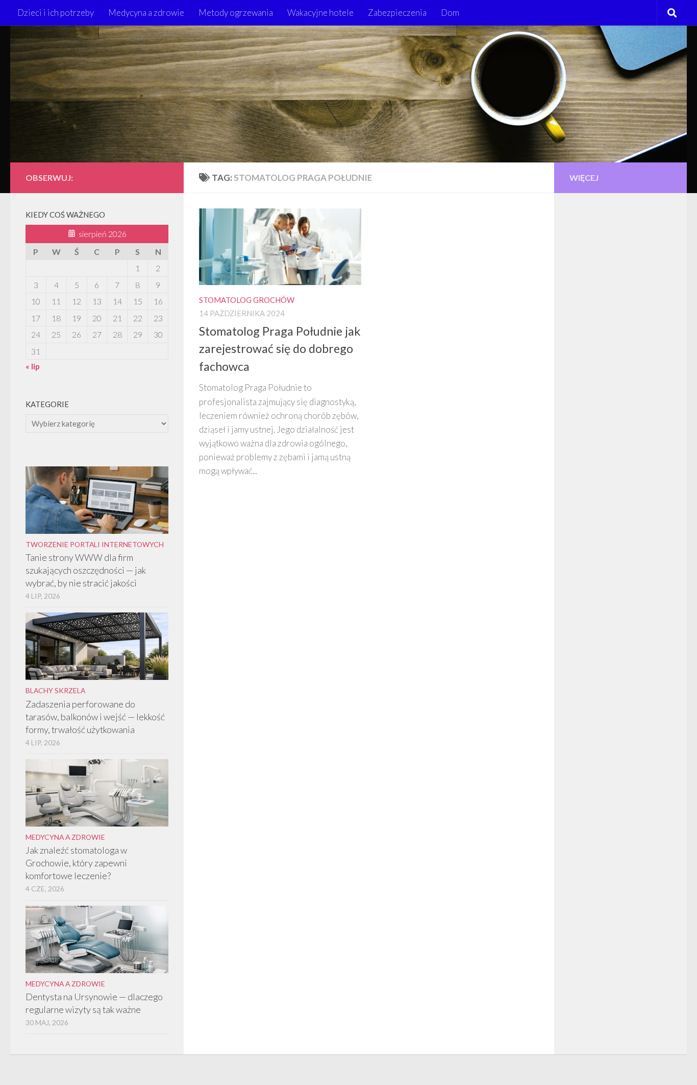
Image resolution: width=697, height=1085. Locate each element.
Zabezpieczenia (397, 12)
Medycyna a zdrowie (146, 12)
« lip (33, 366)
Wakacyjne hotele (320, 12)
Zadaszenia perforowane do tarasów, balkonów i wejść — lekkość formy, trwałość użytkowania (95, 716)
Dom (450, 12)
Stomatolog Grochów (246, 299)
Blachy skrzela (55, 690)
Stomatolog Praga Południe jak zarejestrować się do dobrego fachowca (280, 349)
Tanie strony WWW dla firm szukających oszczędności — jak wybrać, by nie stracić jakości (86, 570)
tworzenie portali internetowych (95, 544)
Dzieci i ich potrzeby (55, 12)
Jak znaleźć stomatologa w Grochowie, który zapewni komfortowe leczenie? (76, 862)
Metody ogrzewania (235, 12)
